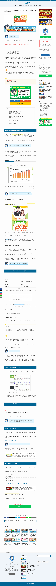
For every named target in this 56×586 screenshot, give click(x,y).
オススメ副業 (26, 100)
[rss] (50, 0)
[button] (6, 517)
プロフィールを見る (46, 55)
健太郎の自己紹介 (15, 100)
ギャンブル (43, 561)
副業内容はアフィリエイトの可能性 (14, 112)
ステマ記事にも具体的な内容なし (44, 107)
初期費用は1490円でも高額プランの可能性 (15, 113)
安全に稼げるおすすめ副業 (12, 123)
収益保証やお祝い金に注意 (12, 117)
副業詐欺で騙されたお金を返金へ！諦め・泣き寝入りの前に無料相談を (23, 454)
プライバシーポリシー (23, 583)
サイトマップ (36, 583)
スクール (47, 561)
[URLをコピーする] (33, 517)
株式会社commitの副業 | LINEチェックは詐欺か (15, 111)
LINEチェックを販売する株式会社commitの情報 (15, 116)
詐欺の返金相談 (21, 103)
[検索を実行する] (50, 556)
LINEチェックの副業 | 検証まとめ (13, 120)
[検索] (51, 0)
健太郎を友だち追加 (21, 506)
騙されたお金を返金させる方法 (12, 121)
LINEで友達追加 (46, 75)
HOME (19, 583)
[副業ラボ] (28, 3)
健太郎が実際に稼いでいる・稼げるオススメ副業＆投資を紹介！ (22, 487)
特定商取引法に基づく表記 (30, 583)
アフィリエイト (39, 561)
